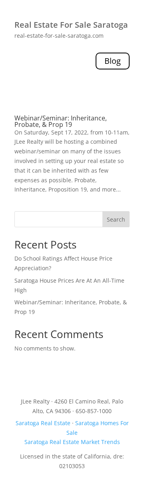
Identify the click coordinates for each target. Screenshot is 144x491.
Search (116, 219)
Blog (112, 60)
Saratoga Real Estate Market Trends (72, 442)
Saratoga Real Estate (43, 423)
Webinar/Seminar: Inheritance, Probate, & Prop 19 (60, 121)
